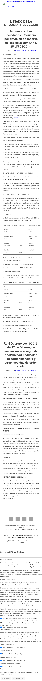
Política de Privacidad (22, 537)
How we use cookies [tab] (6, 559)
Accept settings (6, 678)
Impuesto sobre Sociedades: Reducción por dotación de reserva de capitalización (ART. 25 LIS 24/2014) (21, 38)
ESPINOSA (33, 50)
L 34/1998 (16, 118)
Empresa (9, 535)
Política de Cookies (32, 535)
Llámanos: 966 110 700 (13, 1)
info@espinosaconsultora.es (27, 1)
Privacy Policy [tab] (4, 669)
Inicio (5, 535)
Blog (25, 535)
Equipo (21, 535)
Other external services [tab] (6, 629)
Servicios (15, 535)
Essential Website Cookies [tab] (7, 579)
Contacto (30, 537)
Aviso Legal (11, 537)
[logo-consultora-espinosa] (17, 7)
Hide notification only (18, 678)
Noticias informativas (20, 50)
